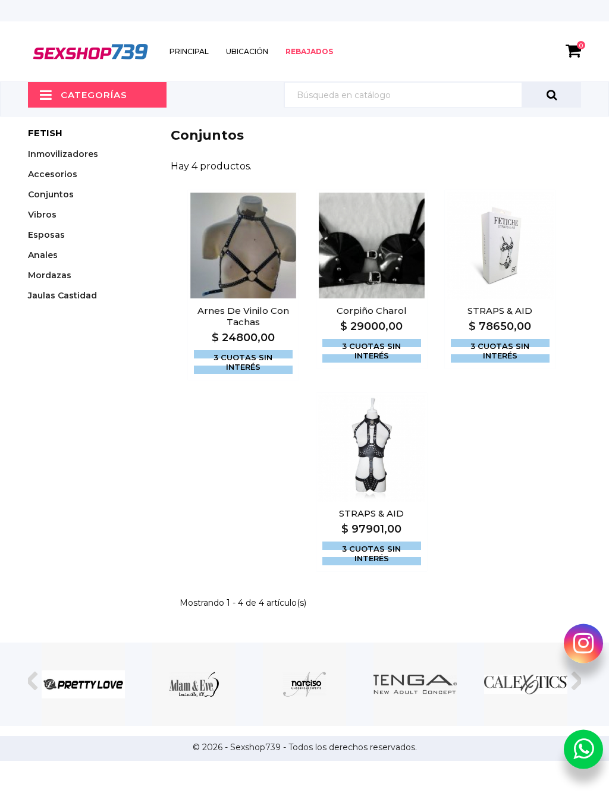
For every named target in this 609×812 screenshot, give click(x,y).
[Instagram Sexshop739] (583, 643)
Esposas (46, 234)
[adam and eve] (194, 684)
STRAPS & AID (499, 310)
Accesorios (52, 174)
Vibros (42, 214)
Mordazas (49, 275)
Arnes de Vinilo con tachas (243, 316)
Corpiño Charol (372, 310)
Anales (43, 255)
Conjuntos (51, 194)
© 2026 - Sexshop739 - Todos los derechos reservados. (305, 747)
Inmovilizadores (63, 154)
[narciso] (304, 684)
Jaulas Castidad (62, 295)
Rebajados (309, 51)
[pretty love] (83, 684)
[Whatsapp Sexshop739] (583, 749)
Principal (189, 51)
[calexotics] (525, 684)
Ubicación (247, 51)
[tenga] (415, 684)
